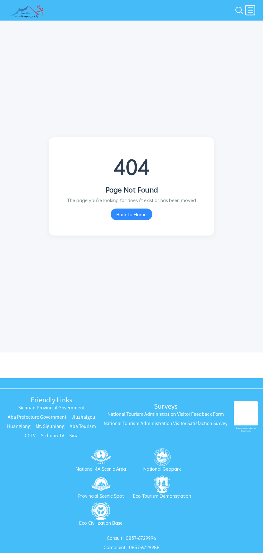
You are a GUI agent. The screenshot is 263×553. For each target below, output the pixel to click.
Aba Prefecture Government (37, 417)
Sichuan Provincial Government (51, 408)
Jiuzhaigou (83, 417)
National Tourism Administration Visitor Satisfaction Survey (165, 423)
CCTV (30, 435)
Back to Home (131, 214)
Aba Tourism (83, 426)
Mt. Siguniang (50, 426)
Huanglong (18, 426)
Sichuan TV (52, 435)
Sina (74, 435)
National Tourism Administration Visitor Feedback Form (165, 414)
